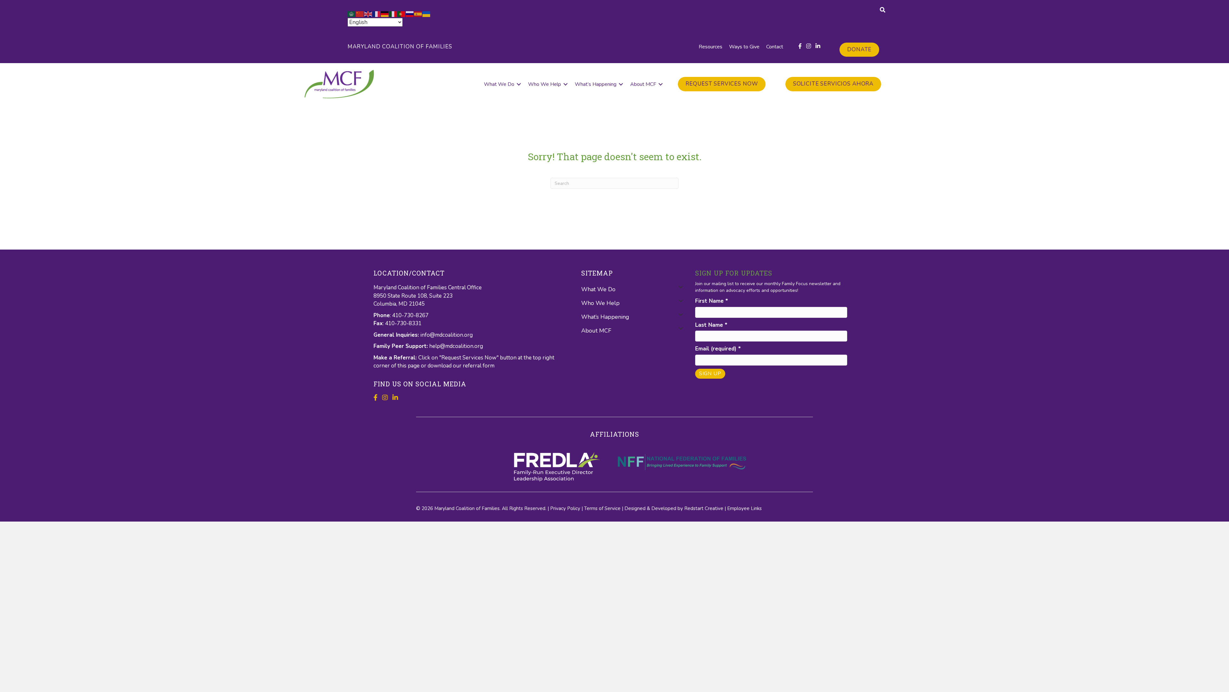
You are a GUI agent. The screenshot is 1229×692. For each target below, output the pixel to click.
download (440, 365)
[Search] (882, 9)
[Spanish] (418, 13)
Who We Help (544, 84)
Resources (710, 46)
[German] (385, 13)
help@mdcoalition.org (456, 346)
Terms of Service (602, 508)
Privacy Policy (565, 508)
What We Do (499, 84)
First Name (711, 301)
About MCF (643, 84)
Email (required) (718, 348)
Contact (774, 46)
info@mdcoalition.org (446, 335)
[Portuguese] (402, 13)
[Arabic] (352, 13)
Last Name (711, 325)
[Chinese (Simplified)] (360, 13)
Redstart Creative (703, 508)
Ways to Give (744, 46)
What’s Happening (595, 84)
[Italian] (393, 13)
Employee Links (744, 508)
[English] (368, 13)
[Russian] (410, 13)
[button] (518, 84)
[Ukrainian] (426, 13)
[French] (377, 13)
